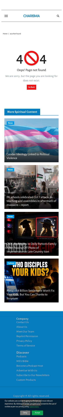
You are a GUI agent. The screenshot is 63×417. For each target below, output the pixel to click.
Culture (11, 263)
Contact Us (22, 322)
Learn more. (34, 407)
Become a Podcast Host (29, 365)
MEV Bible (22, 361)
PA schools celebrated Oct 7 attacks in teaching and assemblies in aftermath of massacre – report (31, 200)
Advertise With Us (26, 370)
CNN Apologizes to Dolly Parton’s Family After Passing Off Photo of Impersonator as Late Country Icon (31, 247)
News (10, 123)
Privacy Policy (24, 340)
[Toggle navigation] (6, 16)
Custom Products (26, 379)
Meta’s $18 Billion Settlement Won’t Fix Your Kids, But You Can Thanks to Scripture (31, 294)
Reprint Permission (27, 336)
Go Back (31, 87)
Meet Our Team (25, 331)
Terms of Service (25, 345)
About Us (21, 326)
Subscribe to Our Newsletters (32, 375)
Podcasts (21, 356)
